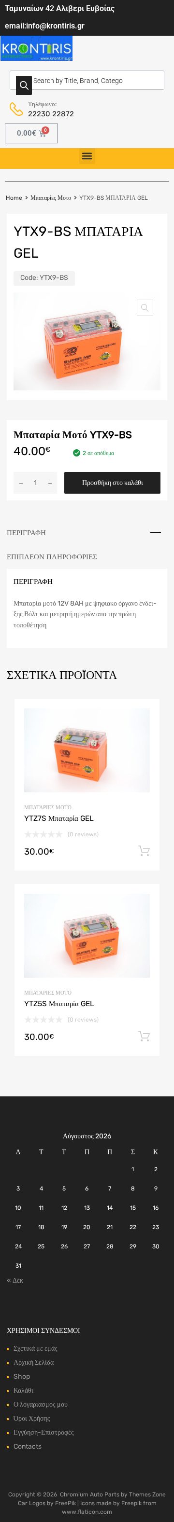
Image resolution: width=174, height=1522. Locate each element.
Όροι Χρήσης (32, 1418)
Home (14, 197)
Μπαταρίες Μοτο (50, 197)
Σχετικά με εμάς (36, 1348)
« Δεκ (15, 1280)
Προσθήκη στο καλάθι (112, 483)
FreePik (65, 1503)
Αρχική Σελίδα (34, 1362)
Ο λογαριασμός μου (41, 1404)
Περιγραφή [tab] (26, 532)
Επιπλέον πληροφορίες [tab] (52, 557)
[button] (87, 156)
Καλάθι (23, 1390)
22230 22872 (51, 114)
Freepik (131, 1503)
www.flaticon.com (87, 1511)
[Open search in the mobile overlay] (87, 80)
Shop (22, 1376)
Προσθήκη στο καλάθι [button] (144, 851)
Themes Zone (147, 1494)
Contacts (28, 1446)
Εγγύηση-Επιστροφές (44, 1432)
